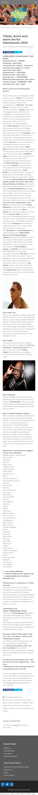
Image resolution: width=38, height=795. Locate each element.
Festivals (7, 27)
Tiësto (5, 711)
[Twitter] (7, 784)
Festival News (9, 751)
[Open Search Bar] (35, 2)
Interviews (8, 754)
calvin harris (14, 700)
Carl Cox (23, 700)
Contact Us (8, 770)
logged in (17, 725)
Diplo (10, 703)
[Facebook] (3, 784)
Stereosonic (17, 697)
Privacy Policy (9, 775)
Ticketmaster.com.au (24, 404)
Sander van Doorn (16, 708)
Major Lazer (7, 705)
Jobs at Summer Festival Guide (16, 767)
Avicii (7, 700)
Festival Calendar (10, 756)
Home (2, 27)
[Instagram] (11, 784)
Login (6, 772)
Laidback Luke (27, 703)
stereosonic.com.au (14, 683)
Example (16, 703)
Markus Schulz (18, 705)
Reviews (7, 748)
